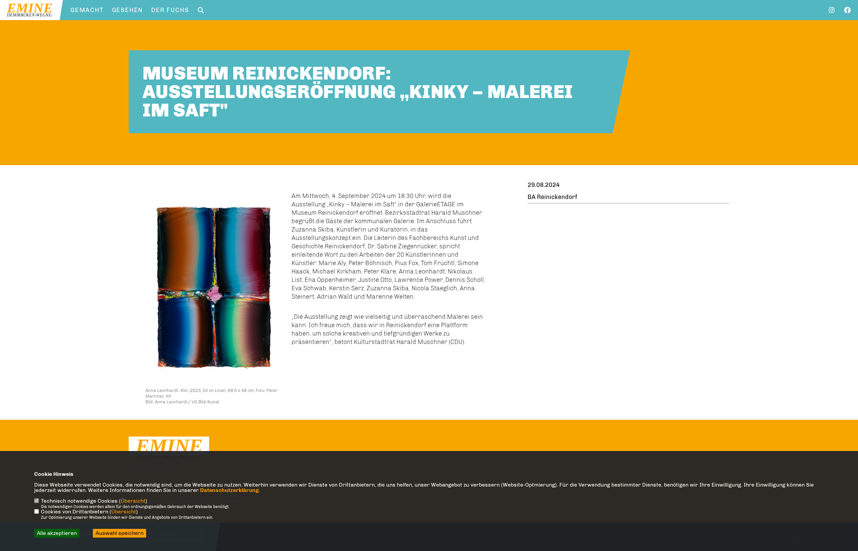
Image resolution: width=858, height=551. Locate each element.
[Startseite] (168, 449)
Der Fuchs (170, 10)
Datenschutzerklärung (229, 490)
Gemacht (87, 10)
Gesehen (127, 10)
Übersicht (133, 501)
